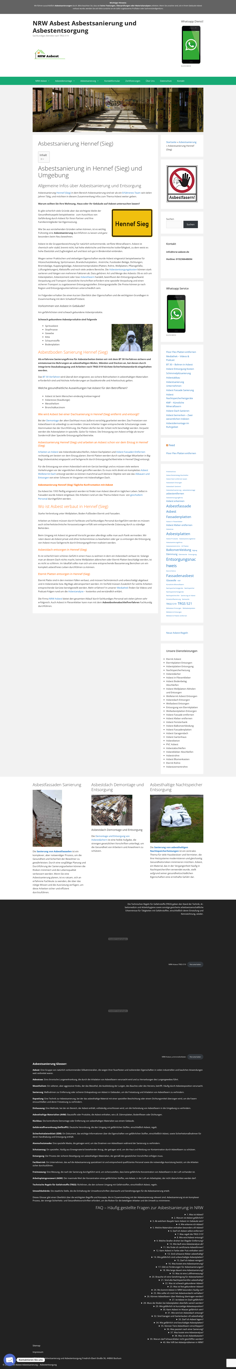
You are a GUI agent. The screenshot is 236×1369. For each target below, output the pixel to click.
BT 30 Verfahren (51, 376)
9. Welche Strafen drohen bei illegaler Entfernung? (180, 1240)
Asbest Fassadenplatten (178, 514)
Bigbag (194, 550)
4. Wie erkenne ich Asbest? (191, 1224)
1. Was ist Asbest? (195, 1214)
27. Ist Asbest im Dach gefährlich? (187, 1299)
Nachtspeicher (189, 588)
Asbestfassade (178, 505)
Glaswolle (171, 580)
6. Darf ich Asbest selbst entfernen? (186, 1230)
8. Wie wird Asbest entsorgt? (190, 1237)
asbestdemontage (189, 490)
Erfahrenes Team (131, 192)
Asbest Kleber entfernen (179, 525)
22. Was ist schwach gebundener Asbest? (184, 1283)
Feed (172, 445)
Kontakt (180, 80)
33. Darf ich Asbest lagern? (191, 1319)
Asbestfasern (87, 277)
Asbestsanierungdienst (187, 539)
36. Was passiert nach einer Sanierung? (185, 1329)
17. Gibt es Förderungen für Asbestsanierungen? (180, 1267)
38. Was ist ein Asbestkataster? (189, 1335)
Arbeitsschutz (171, 472)
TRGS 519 (171, 603)
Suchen (170, 218)
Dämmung (171, 554)
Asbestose (169, 529)
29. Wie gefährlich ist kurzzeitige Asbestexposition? (179, 1306)
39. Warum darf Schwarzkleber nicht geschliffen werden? (176, 1339)
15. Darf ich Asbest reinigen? (190, 1260)
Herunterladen (195, 964)
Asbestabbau (173, 377)
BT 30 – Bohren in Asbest (179, 364)
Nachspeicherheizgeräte (174, 588)
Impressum (38, 1352)
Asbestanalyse (76, 591)
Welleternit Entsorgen (174, 612)
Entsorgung (192, 554)
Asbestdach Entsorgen (174, 483)
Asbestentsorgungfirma (174, 498)
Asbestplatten (178, 533)
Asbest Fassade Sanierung (180, 390)
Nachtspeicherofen (173, 596)
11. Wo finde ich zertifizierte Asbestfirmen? (183, 1247)
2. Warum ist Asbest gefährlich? (188, 1217)
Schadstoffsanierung (173, 599)
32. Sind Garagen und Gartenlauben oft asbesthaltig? (178, 1316)
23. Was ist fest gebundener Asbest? (186, 1286)
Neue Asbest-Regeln (177, 632)
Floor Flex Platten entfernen (181, 351)
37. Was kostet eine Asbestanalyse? (186, 1332)
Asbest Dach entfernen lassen (176, 479)
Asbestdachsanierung (173, 490)
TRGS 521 (185, 603)
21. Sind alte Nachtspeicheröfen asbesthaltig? (182, 1280)
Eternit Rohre (171, 571)
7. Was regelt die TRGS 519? (190, 1234)
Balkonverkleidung (178, 550)
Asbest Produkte (172, 539)
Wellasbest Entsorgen (173, 608)
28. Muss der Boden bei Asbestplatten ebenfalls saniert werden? (173, 1303)
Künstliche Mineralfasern (175, 584)
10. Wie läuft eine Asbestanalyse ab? (186, 1244)
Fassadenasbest (180, 575)
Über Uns (150, 80)
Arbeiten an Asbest (48, 451)
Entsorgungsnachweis (181, 562)
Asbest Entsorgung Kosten (180, 368)
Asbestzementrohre (173, 546)
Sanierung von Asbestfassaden (54, 851)
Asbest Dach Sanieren (177, 410)
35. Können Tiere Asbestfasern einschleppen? (182, 1325)
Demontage (52, 420)
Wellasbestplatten (189, 608)
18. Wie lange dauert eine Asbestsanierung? (183, 1270)
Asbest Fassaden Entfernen (130, 451)
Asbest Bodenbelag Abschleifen (177, 475)
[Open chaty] (9, 1360)
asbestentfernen (175, 493)
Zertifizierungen (132, 80)
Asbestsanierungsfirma (174, 542)
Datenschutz (166, 80)
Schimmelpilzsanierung (178, 373)
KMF (179, 581)
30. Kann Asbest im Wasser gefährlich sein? (183, 1309)
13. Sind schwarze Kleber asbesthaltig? (185, 1253)
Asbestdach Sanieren (173, 486)
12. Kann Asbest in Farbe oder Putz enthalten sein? (179, 1250)
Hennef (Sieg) (63, 192)
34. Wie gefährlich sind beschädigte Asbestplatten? (179, 1322)
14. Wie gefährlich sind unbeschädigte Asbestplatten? (178, 1257)
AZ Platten (185, 546)
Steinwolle (185, 599)
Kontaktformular (112, 80)
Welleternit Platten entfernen (176, 616)
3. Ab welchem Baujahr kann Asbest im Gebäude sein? (178, 1221)
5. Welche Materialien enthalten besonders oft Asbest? (178, 1227)
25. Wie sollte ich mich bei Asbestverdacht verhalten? (178, 1293)
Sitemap (36, 1345)
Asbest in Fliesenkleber (174, 522)
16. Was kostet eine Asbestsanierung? (185, 1263)
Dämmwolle (183, 554)
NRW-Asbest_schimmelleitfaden (174, 1057)
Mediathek (122, 587)
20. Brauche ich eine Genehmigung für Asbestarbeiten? (177, 1276)
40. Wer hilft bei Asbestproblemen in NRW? (183, 1342)
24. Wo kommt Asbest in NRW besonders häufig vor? (178, 1289)
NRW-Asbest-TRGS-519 (177, 964)
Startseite (171, 142)
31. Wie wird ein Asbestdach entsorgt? (185, 1312)
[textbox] (182, 266)
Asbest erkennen (175, 501)
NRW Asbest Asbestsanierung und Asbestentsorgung (84, 27)
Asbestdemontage (63, 80)
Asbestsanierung (88, 80)
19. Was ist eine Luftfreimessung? (187, 1273)
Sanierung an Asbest (188, 596)
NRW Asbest (41, 80)
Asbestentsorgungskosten (123, 269)
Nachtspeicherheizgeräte (175, 592)
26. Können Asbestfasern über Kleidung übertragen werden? (175, 1296)
